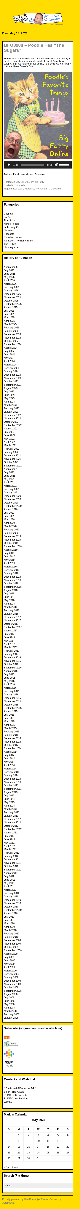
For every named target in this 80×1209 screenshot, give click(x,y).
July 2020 (9, 512)
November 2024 (12, 337)
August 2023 (10, 388)
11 (48, 1141)
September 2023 (13, 384)
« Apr (6, 1167)
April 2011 (9, 886)
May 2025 (9, 317)
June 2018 (9, 597)
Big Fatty (39, 181)
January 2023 (11, 411)
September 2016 (13, 667)
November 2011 (12, 862)
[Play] (9, 165)
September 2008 (13, 990)
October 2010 (11, 906)
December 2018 (12, 576)
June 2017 (9, 637)
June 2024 (9, 354)
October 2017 (11, 623)
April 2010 (9, 926)
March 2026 (10, 283)
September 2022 (13, 425)
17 (38, 1146)
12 (58, 1141)
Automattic (8, 1202)
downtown (17, 188)
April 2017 (9, 644)
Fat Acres (9, 217)
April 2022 (9, 442)
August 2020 (10, 509)
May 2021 (9, 479)
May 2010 (9, 923)
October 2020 (11, 502)
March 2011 (10, 889)
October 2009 (11, 947)
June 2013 (9, 799)
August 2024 (10, 347)
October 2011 (11, 866)
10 (38, 1141)
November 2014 (12, 741)
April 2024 (9, 361)
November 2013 (12, 782)
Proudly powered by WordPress (19, 1199)
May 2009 (9, 963)
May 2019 (9, 559)
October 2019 (11, 543)
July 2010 (9, 916)
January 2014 (11, 775)
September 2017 (13, 627)
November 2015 (12, 701)
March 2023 (10, 405)
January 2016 (11, 694)
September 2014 (13, 748)
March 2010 (10, 930)
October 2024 (11, 341)
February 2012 (11, 852)
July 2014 (9, 755)
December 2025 (12, 294)
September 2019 (13, 546)
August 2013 (10, 792)
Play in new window (23, 174)
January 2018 (11, 613)
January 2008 (11, 1017)
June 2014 (9, 758)
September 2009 (13, 950)
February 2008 (11, 1014)
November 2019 (12, 539)
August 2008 (10, 994)
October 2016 (11, 664)
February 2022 (11, 448)
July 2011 (9, 876)
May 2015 (9, 721)
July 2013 (9, 795)
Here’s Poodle (11, 223)
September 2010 (13, 910)
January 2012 (11, 856)
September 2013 (13, 788)
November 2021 (12, 458)
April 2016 (9, 684)
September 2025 (13, 304)
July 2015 (9, 714)
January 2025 (11, 331)
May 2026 (9, 277)
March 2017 (10, 647)
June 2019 (9, 556)
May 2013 (9, 802)
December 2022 (12, 415)
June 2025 (9, 314)
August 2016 (10, 671)
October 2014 (11, 745)
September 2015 (13, 708)
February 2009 (11, 974)
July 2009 (9, 957)
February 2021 (11, 489)
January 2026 (11, 290)
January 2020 (11, 533)
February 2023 (11, 408)
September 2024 (13, 344)
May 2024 (9, 357)
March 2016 (10, 687)
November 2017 (12, 620)
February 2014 (11, 772)
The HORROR (11, 244)
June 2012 (9, 839)
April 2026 (9, 280)
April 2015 (9, 724)
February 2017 (11, 650)
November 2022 (12, 418)
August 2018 (10, 590)
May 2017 (9, 640)
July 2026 (9, 270)
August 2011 (10, 873)
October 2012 (11, 825)
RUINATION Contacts (15, 1095)
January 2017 (11, 654)
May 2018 (9, 600)
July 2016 (9, 674)
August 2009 (10, 953)
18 (48, 1146)
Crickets (8, 213)
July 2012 (9, 836)
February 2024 (11, 368)
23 (28, 1152)
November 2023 (12, 378)
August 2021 (10, 469)
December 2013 (12, 778)
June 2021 (9, 475)
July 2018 (9, 593)
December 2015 (12, 698)
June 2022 (9, 435)
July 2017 (9, 634)
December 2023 (12, 374)
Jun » (15, 1167)
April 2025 (9, 320)
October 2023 (11, 381)
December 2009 (12, 940)
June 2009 (9, 960)
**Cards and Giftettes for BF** (20, 1088)
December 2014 (12, 738)
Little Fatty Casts (13, 227)
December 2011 (12, 859)
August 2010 (10, 913)
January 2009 (11, 977)
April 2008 (9, 1007)
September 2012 (13, 829)
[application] (38, 165)
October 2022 (11, 421)
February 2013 (11, 812)
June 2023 (9, 395)
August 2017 (10, 630)
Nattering (29, 188)
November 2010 (12, 903)
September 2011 (12, 869)
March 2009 (10, 970)
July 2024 (9, 351)
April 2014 (9, 765)
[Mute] (56, 165)
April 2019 (9, 563)
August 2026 (10, 267)
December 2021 (12, 455)
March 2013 (10, 809)
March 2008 (10, 1011)
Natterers (9, 230)
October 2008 (11, 987)
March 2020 (10, 526)
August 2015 (10, 711)
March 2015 (10, 728)
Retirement (41, 188)
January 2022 (11, 452)
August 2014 (10, 751)
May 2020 (9, 519)
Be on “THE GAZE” (14, 1091)
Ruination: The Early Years (18, 240)
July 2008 (9, 997)
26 (58, 1152)
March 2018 (10, 607)
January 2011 (11, 896)
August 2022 (10, 428)
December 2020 (12, 496)
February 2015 (11, 731)
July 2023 (9, 391)
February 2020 (11, 529)
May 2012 (9, 842)
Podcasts (20, 185)
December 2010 (12, 900)
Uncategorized (11, 247)
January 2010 (11, 937)
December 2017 (12, 617)
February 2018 (11, 610)
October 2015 (11, 704)
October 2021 (11, 462)
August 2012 (10, 832)
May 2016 (9, 681)
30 (28, 1158)
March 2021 (10, 485)
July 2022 (9, 432)
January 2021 (11, 492)
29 (18, 1158)
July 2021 (9, 472)
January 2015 (11, 735)
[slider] (64, 164)
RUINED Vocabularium (16, 1098)
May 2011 (9, 883)
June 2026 (9, 273)
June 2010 (9, 920)
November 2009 (12, 943)
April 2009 (9, 967)
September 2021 (13, 465)
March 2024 (10, 364)
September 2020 (13, 506)
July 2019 (9, 553)
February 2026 (11, 287)
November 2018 (12, 580)
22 (18, 1152)
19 (58, 1146)
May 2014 (9, 761)
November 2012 (12, 822)
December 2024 (12, 334)
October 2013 (11, 785)
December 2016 (12, 657)
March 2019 (10, 566)
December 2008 (12, 980)
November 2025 (12, 297)
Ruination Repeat (13, 237)
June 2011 (9, 879)
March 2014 (10, 768)
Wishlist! (8, 1102)
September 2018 (13, 586)
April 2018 (9, 603)
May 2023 (9, 398)
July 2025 (9, 310)
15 (18, 1146)
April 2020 (9, 522)
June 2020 (9, 516)
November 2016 (12, 660)
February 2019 (11, 570)
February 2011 (11, 893)
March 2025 (10, 324)
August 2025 (10, 307)
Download (40, 174)
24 (38, 1152)
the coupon (55, 188)
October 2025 (11, 300)
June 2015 (9, 718)
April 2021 (9, 482)
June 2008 (9, 1001)
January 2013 (11, 815)
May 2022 (9, 438)
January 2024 (11, 371)
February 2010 (11, 933)
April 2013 (9, 805)
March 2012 (10, 849)
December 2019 (12, 536)
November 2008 (12, 984)
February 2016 (11, 691)
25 (48, 1152)
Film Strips (10, 220)
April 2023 (9, 401)
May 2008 (9, 1004)
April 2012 (9, 846)
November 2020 (12, 499)
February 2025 (11, 327)
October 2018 (11, 583)
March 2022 (10, 445)
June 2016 (9, 677)
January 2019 (11, 573)
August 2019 (10, 549)
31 (38, 1158)
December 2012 (12, 819)
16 (28, 1146)
